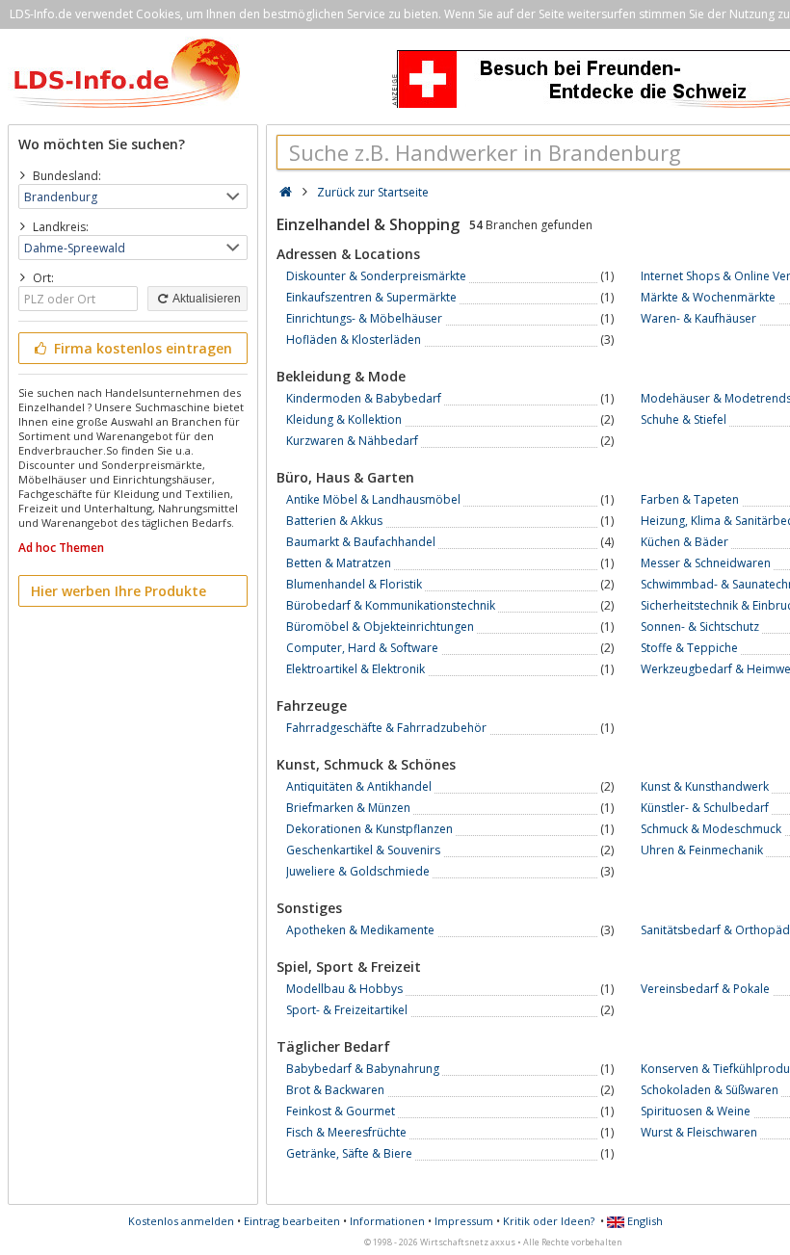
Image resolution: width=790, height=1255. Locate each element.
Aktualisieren (206, 298)
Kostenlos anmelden (181, 1221)
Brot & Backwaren (335, 1090)
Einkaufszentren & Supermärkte (371, 297)
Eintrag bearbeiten (292, 1221)
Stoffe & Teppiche (689, 648)
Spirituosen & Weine (695, 1111)
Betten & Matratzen (338, 563)
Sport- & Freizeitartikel (347, 1010)
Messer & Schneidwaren (706, 563)
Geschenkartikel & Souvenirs (363, 850)
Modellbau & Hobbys (344, 988)
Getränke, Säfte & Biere (349, 1153)
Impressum (463, 1221)
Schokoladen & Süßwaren (709, 1090)
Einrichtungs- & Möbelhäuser (364, 318)
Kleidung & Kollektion (344, 419)
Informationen (387, 1221)
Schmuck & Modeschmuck (711, 829)
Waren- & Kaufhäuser (698, 318)
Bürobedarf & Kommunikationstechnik (390, 605)
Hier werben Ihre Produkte (118, 591)
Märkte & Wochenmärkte (708, 297)
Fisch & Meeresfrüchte (346, 1132)
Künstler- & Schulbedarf (705, 807)
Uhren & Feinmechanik (702, 850)
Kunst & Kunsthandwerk (705, 786)
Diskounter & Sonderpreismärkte (376, 276)
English (643, 1221)
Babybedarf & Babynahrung (362, 1068)
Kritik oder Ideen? (548, 1221)
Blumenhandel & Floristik (354, 584)
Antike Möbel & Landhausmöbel (373, 499)
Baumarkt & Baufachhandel (360, 542)
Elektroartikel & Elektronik (355, 669)
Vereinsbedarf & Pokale (705, 988)
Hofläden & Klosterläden (353, 339)
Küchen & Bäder (684, 542)
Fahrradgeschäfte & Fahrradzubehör (386, 727)
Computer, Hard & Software (362, 648)
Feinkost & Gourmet (340, 1111)
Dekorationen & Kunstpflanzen (369, 829)
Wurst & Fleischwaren (699, 1132)
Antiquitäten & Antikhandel (359, 786)
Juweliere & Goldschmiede (358, 871)
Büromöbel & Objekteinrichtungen (380, 626)
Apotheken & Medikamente (360, 930)
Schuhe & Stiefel (683, 419)
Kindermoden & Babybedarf (363, 398)
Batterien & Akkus (334, 520)
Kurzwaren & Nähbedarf (352, 440)
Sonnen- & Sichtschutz (700, 626)
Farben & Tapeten (690, 499)
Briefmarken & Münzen (348, 807)
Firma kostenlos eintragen (141, 348)
